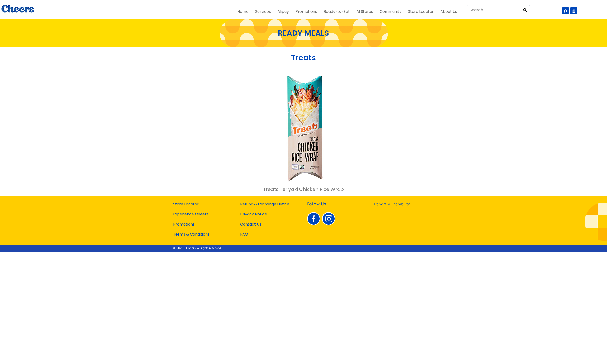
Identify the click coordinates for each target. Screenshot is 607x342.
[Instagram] (573, 10)
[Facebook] (565, 10)
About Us (448, 11)
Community (390, 11)
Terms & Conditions (191, 234)
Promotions (306, 11)
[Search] (525, 9)
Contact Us (250, 224)
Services (263, 11)
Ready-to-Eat (337, 11)
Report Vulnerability (392, 204)
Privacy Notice (253, 214)
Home (242, 11)
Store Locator (421, 11)
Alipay (283, 11)
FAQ (244, 234)
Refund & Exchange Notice (264, 204)
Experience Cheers (190, 214)
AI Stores (364, 11)
